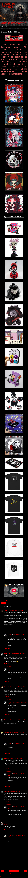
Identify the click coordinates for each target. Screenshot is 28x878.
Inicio (14, 871)
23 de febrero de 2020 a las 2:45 (15, 610)
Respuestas (8, 632)
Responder (6, 629)
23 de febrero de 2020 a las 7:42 (17, 686)
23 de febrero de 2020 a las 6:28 (19, 653)
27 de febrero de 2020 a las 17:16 (16, 758)
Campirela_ (7, 686)
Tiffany (9, 634)
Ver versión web (14, 873)
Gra (5, 791)
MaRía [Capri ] (7, 653)
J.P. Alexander (7, 732)
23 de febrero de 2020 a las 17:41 (17, 719)
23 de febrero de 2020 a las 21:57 (19, 732)
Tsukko (6, 758)
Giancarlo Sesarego (9, 823)
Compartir (3, 602)
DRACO (6, 610)
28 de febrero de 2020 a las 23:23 (14, 791)
